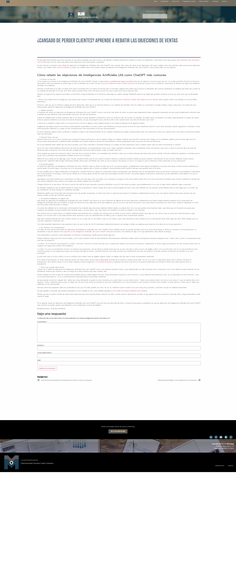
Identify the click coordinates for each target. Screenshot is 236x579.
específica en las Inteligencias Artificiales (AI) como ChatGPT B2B (86, 231)
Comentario (42, 322)
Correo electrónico (44, 352)
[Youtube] (221, 437)
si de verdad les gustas (103, 262)
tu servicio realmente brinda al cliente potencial (117, 83)
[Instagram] (216, 437)
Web (39, 360)
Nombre (40, 345)
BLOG (81, 14)
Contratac (49, 463)
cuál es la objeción (63, 67)
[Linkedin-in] (211, 437)
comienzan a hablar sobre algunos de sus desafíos (140, 99)
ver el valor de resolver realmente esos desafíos (130, 291)
